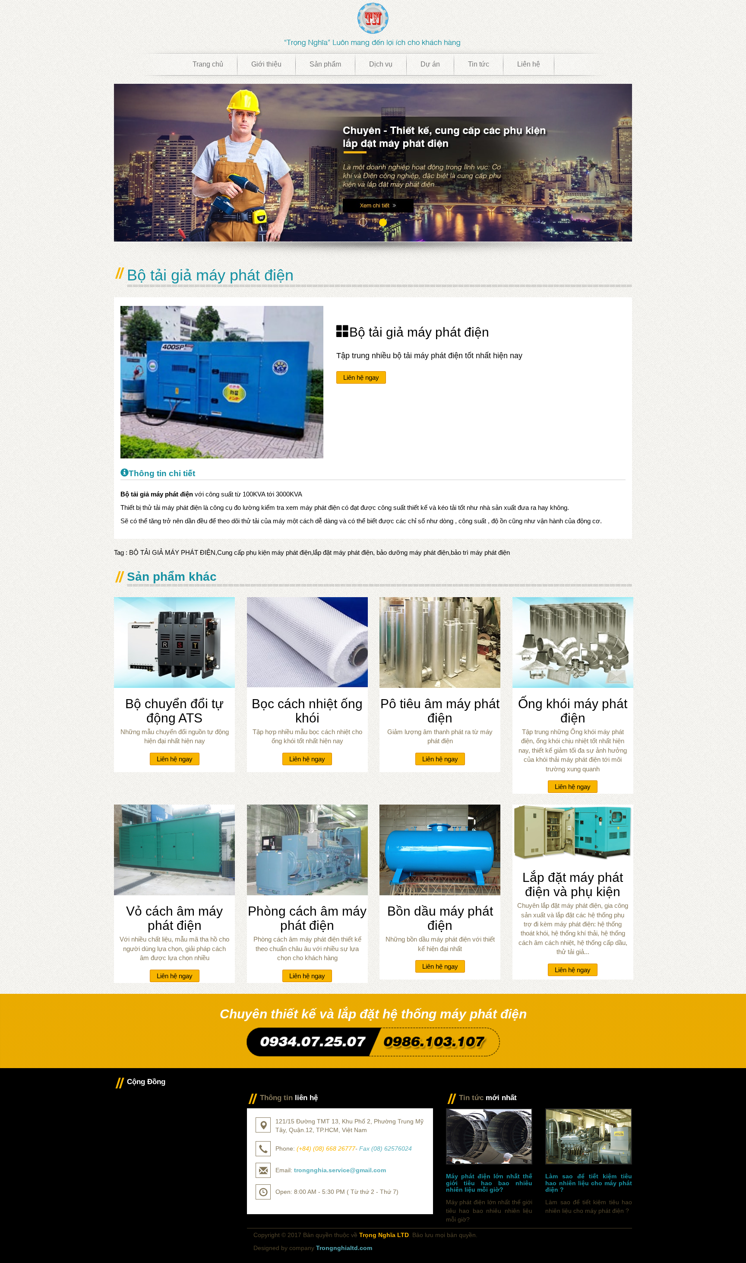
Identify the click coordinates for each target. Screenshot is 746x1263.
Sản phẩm (325, 64)
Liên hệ (528, 64)
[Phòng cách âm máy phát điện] (307, 849)
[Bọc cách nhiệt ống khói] (307, 642)
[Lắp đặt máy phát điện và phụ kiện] (572, 832)
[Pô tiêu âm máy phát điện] (439, 642)
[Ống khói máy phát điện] (572, 642)
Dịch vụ (380, 64)
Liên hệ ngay (361, 377)
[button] (153, 163)
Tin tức (478, 64)
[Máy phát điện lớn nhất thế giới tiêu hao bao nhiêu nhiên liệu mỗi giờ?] (489, 1136)
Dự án (430, 64)
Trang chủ (208, 64)
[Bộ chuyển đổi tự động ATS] (174, 642)
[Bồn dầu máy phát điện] (439, 849)
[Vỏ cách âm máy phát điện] (174, 849)
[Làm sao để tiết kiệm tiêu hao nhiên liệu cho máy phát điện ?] (588, 1136)
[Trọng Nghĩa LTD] (373, 24)
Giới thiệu (266, 64)
